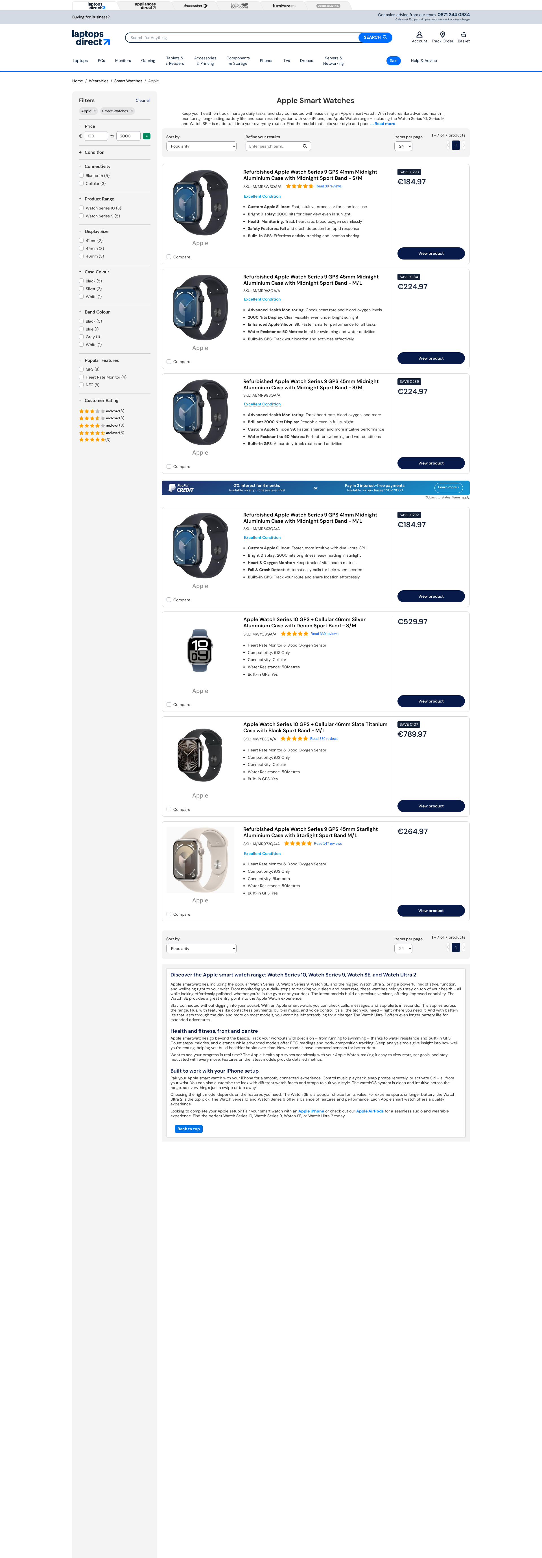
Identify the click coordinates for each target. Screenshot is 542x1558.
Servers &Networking (333, 60)
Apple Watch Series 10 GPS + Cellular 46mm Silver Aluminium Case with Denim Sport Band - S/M (304, 622)
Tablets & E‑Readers (174, 60)
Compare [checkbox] (181, 257)
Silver (94, 288)
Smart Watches (128, 80)
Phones (266, 60)
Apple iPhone (311, 1111)
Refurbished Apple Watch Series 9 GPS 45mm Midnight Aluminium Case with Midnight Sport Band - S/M (311, 384)
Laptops (80, 60)
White (94, 296)
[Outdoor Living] (327, 6)
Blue (92, 329)
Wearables (98, 80)
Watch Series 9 (103, 216)
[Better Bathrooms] (239, 5)
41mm (94, 240)
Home (77, 80)
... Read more (382, 123)
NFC (92, 384)
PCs (101, 60)
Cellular (96, 183)
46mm (95, 256)
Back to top (189, 1128)
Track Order (442, 41)
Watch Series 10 (103, 208)
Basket (464, 41)
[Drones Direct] (194, 6)
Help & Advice (424, 60)
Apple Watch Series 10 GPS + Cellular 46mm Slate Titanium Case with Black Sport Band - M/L (315, 727)
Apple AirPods (370, 1111)
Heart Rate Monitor (106, 377)
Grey (93, 336)
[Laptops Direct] (95, 5)
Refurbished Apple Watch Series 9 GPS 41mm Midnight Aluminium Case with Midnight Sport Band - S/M (310, 175)
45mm (95, 248)
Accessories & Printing (205, 60)
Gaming (148, 60)
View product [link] (431, 253)
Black (94, 281)
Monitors (123, 60)
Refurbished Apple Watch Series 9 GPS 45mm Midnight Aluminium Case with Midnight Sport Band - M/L (311, 280)
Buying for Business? (91, 17)
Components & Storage (238, 60)
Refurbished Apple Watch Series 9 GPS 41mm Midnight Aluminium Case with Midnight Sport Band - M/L (310, 518)
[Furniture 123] (283, 5)
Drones (306, 60)
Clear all (143, 100)
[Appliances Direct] (145, 5)
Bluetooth (98, 175)
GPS (92, 369)
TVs (286, 60)
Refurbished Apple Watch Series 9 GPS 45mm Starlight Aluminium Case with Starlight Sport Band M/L (310, 832)
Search (373, 37)
